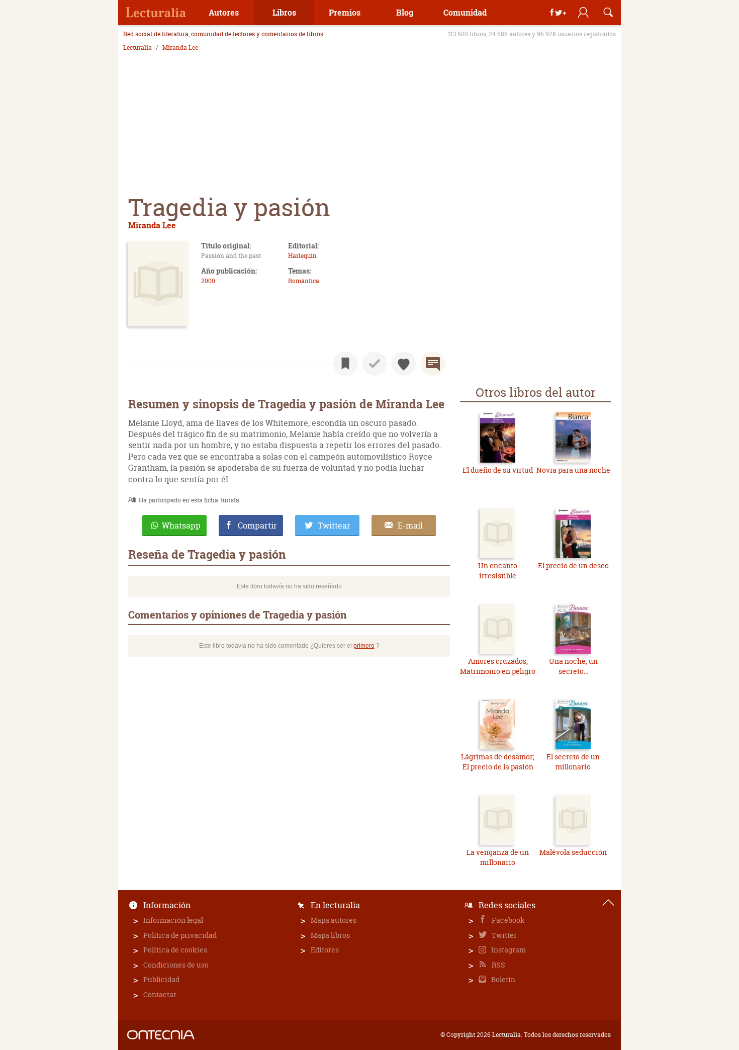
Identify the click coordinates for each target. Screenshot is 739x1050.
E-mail (410, 525)
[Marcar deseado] (404, 364)
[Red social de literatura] (156, 12)
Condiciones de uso (176, 965)
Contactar (159, 994)
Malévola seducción (573, 852)
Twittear (334, 525)
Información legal (173, 920)
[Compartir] (558, 12)
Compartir (257, 525)
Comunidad (465, 12)
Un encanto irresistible (497, 570)
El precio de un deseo (573, 565)
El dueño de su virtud (498, 470)
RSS (497, 965)
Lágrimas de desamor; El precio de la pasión (497, 761)
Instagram (508, 949)
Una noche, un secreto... (573, 666)
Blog (404, 12)
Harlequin (302, 255)
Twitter (503, 935)
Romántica (303, 281)
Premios (344, 12)
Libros (284, 12)
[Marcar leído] (374, 364)
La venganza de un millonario (498, 857)
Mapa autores (333, 920)
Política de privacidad (180, 935)
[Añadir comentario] (433, 364)
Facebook (507, 920)
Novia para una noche (573, 470)
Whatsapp (181, 525)
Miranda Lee (180, 48)
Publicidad (161, 979)
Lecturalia (137, 48)
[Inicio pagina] (608, 902)
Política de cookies (175, 949)
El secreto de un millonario (573, 761)
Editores (325, 949)
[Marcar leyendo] (345, 364)
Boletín (502, 979)
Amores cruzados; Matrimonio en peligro (497, 666)
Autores (224, 12)
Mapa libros (330, 935)
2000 (208, 281)
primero (364, 645)
